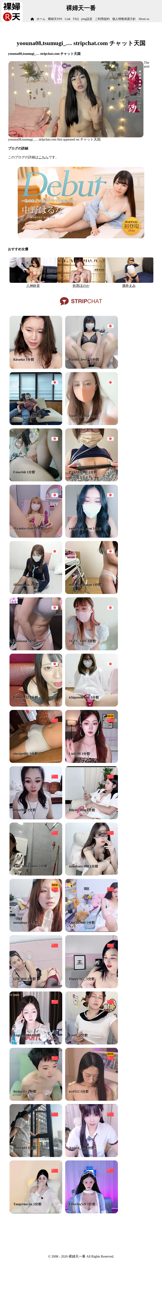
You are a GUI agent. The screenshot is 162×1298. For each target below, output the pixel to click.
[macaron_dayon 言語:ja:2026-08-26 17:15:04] (91, 593)
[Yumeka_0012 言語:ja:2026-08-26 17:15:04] (91, 424)
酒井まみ (129, 285)
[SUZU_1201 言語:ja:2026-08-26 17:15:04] (91, 649)
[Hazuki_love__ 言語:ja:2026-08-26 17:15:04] (91, 367)
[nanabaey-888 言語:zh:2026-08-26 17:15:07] (91, 874)
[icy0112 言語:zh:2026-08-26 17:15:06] (91, 1099)
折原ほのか (81, 285)
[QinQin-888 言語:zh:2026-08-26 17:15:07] (91, 930)
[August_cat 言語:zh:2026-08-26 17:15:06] (91, 1156)
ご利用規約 (102, 19)
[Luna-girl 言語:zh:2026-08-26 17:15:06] (36, 1156)
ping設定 (86, 19)
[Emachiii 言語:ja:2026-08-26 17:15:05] (36, 480)
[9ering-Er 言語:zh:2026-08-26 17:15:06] (36, 1099)
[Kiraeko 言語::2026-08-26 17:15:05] (36, 367)
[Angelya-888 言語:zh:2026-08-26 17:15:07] (36, 1043)
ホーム (40, 19)
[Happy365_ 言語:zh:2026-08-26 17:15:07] (91, 987)
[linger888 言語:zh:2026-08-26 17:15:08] (36, 818)
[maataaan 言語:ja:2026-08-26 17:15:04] (36, 649)
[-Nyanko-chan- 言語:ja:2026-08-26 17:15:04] (36, 536)
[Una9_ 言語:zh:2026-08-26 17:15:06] (91, 1043)
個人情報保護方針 (124, 19)
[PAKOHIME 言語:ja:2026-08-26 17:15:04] (91, 480)
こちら (43, 157)
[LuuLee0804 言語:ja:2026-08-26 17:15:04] (36, 424)
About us (143, 19)
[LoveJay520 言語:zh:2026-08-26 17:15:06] (91, 1212)
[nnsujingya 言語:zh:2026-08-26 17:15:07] (36, 930)
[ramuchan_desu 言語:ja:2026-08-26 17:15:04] (91, 536)
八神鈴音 (33, 285)
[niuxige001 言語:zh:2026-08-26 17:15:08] (36, 762)
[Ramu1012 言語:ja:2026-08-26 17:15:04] (36, 705)
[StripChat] (81, 307)
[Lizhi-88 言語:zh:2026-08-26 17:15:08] (91, 762)
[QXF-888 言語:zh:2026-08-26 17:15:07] (36, 987)
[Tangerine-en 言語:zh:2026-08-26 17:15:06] (36, 1212)
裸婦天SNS (55, 19)
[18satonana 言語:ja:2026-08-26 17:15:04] (36, 593)
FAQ (76, 19)
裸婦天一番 (81, 8)
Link (67, 19)
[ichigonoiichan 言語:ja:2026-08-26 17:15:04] (91, 705)
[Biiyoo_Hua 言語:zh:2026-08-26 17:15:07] (91, 818)
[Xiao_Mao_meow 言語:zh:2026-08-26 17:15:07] (36, 874)
